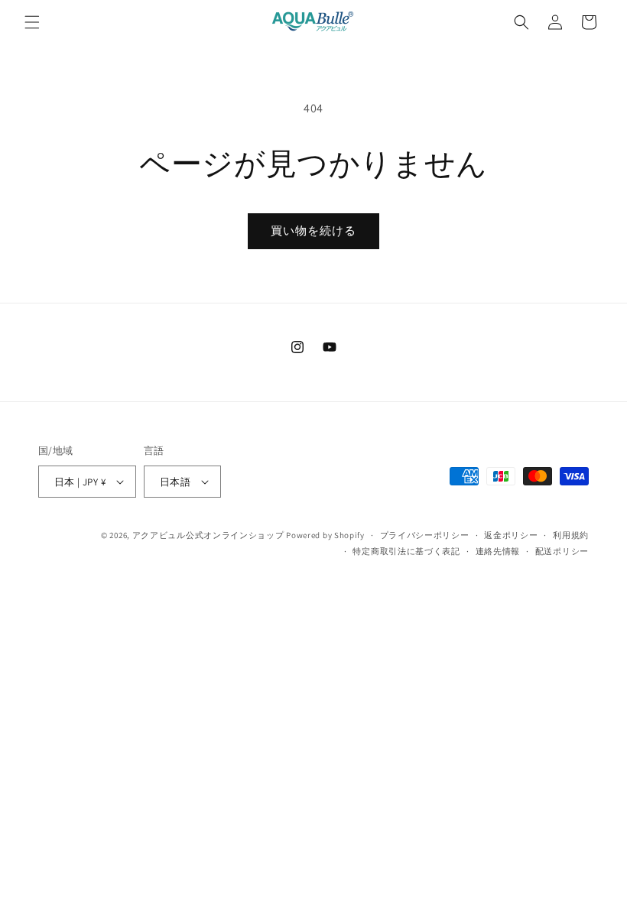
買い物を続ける (313, 230)
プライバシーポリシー (424, 535)
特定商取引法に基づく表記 (406, 551)
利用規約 (571, 535)
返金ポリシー (511, 535)
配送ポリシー (562, 551)
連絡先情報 (498, 551)
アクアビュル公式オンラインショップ (208, 535)
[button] (32, 22)
